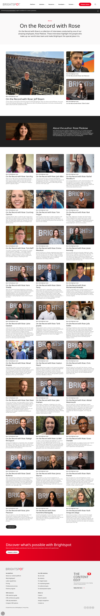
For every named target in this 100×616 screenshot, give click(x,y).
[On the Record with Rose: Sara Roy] (20, 163)
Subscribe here (78, 588)
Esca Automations (11, 10)
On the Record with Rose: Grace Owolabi (78, 439)
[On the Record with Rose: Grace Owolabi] (80, 425)
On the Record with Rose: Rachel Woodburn (79, 177)
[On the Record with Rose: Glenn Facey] (50, 272)
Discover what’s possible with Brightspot (38, 544)
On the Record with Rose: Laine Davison (18, 324)
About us (50, 20)
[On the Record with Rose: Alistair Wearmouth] (80, 387)
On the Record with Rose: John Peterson (18, 511)
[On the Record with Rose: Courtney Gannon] (20, 199)
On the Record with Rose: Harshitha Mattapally (46, 511)
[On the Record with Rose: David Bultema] (20, 460)
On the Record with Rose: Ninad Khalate (18, 364)
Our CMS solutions (43, 573)
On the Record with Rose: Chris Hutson (78, 364)
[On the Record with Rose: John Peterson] (20, 497)
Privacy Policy (25, 607)
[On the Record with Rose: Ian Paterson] (80, 61)
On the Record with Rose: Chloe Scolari (77, 103)
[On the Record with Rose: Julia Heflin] (80, 310)
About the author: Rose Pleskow (70, 128)
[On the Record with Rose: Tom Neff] (20, 235)
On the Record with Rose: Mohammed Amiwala (76, 286)
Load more (11, 527)
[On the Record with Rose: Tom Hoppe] (50, 199)
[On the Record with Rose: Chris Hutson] (80, 350)
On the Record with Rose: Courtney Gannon (19, 213)
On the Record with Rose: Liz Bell (48, 438)
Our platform (9, 573)
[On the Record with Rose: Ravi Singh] (80, 199)
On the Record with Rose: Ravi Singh (78, 213)
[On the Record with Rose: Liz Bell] (50, 425)
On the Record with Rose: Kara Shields (18, 286)
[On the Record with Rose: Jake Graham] (50, 387)
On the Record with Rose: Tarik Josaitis (48, 324)
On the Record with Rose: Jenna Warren (48, 474)
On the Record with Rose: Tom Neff (20, 248)
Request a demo (12, 552)
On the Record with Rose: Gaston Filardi (49, 364)
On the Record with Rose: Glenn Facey (48, 286)
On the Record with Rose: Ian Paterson (77, 76)
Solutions (41, 4)
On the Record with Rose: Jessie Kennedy (78, 249)
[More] (35, 4)
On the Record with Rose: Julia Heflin (78, 324)
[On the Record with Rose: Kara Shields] (20, 272)
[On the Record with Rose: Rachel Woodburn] (80, 163)
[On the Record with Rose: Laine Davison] (20, 310)
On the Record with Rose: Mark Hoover (78, 474)
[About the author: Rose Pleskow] (26, 131)
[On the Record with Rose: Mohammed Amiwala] (80, 272)
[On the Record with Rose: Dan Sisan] (20, 387)
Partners (71, 4)
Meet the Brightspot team (12, 96)
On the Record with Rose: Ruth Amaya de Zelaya (78, 511)
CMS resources (10, 592)
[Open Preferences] (3, 613)
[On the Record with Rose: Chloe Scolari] (80, 89)
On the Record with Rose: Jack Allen (50, 176)
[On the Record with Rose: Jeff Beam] (35, 73)
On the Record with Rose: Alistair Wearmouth (79, 401)
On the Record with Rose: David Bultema (18, 474)
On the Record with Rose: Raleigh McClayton (19, 439)
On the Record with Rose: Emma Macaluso (48, 249)
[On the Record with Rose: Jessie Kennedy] (80, 235)
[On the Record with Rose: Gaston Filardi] (50, 350)
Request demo (85, 4)
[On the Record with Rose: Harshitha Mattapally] (50, 497)
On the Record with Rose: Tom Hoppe (48, 213)
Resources (51, 4)
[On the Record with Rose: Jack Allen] (50, 163)
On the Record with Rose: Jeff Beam (25, 99)
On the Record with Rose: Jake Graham (47, 401)
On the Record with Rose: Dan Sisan (20, 400)
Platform (32, 4)
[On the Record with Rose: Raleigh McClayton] (20, 425)
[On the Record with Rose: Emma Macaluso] (50, 235)
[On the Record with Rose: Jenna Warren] (50, 460)
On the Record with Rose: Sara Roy (19, 176)
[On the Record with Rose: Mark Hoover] (80, 460)
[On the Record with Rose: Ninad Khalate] (20, 350)
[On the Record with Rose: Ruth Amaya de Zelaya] (80, 497)
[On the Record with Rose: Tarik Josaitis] (50, 310)
